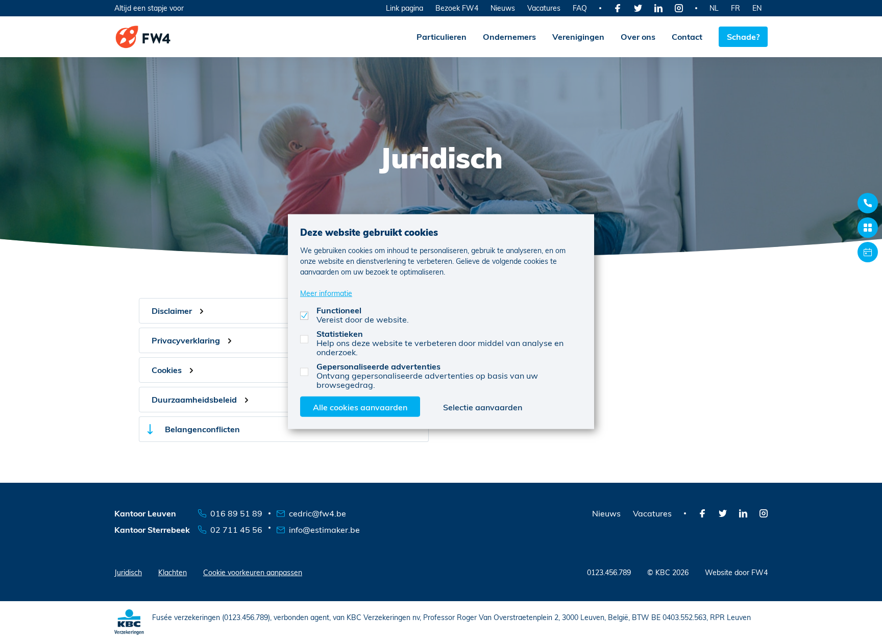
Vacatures (543, 8)
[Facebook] (617, 8)
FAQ (580, 8)
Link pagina (404, 8)
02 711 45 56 (236, 529)
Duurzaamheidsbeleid (194, 399)
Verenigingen (578, 36)
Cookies (167, 369)
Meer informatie (326, 293)
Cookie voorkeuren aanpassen (252, 572)
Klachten (172, 572)
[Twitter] (638, 8)
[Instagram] (679, 8)
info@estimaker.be (324, 529)
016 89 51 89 (236, 513)
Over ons (638, 36)
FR (735, 8)
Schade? (743, 36)
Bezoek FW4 (456, 8)
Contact (687, 36)
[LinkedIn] (658, 8)
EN (757, 8)
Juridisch (128, 572)
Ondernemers (509, 36)
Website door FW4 (736, 572)
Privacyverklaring (186, 340)
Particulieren (441, 36)
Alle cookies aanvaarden (360, 406)
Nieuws (503, 8)
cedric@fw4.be (317, 513)
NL (714, 8)
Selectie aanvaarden (482, 406)
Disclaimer (172, 310)
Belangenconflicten (202, 429)
